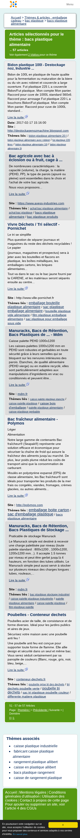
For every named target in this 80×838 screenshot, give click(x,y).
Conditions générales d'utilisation (35, 794)
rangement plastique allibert (36, 762)
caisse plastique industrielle (36, 746)
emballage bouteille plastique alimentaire (34, 305)
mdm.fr (23, 394)
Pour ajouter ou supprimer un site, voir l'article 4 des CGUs (35, 806)
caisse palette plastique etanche (47, 399)
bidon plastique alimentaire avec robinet (29, 140)
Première (24, 710)
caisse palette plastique (23, 403)
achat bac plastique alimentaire (49, 208)
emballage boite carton (49, 510)
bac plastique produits (42, 216)
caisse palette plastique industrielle (32, 598)
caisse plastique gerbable (24, 411)
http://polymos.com (29, 505)
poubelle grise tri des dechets (46, 684)
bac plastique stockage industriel (50, 594)
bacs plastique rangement (34, 772)
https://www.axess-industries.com (41, 203)
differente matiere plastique (27, 696)
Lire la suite (16, 117)
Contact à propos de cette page (44, 800)
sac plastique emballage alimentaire (36, 309)
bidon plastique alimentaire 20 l (48, 135)
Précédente (40, 710)
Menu (69, 4)
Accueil (11, 792)
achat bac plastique (20, 212)
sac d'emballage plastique (30, 514)
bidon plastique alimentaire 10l (31, 144)
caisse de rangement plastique (38, 778)
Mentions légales (32, 792)
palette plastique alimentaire (46, 407)
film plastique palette (21, 607)
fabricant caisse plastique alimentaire (33, 753)
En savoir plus (20, 834)
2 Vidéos (34, 54)
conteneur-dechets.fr (31, 679)
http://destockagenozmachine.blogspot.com (38, 130)
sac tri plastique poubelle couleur (46, 692)
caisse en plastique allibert (35, 767)
